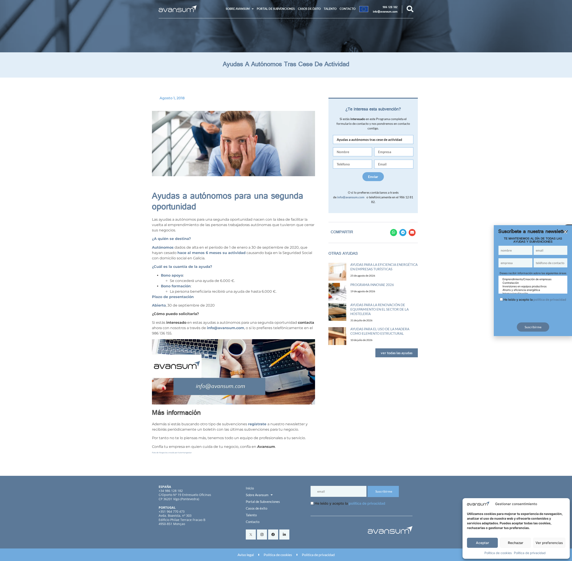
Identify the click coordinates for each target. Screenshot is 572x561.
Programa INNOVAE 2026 (372, 285)
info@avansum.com (385, 12)
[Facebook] (273, 534)
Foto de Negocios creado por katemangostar (172, 452)
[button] (393, 232)
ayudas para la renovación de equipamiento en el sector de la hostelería (379, 309)
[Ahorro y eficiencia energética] (533, 290)
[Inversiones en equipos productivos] (533, 286)
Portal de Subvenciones (276, 9)
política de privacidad (367, 503)
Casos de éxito (309, 9)
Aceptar (482, 543)
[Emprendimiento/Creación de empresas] (533, 279)
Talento (330, 9)
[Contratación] (533, 283)
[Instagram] (262, 534)
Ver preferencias (549, 543)
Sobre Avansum (238, 9)
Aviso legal (246, 555)
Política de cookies (498, 553)
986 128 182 (390, 8)
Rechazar (515, 543)
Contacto (347, 9)
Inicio (250, 488)
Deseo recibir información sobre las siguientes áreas (533, 273)
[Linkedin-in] (284, 534)
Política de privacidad (530, 553)
